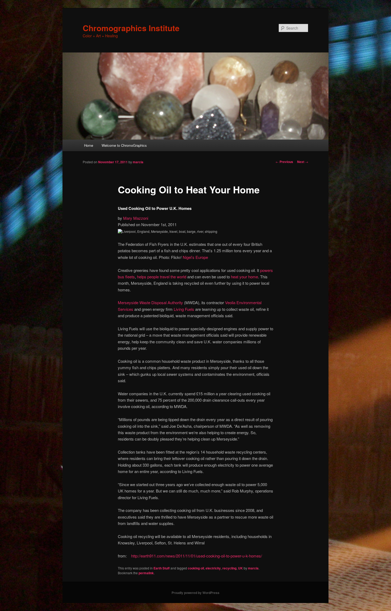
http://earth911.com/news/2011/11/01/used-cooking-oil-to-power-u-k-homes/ (196, 556)
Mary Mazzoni (135, 218)
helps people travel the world (161, 276)
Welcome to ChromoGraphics (124, 145)
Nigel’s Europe (195, 257)
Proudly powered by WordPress (195, 592)
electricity (213, 568)
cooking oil (196, 568)
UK (240, 568)
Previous (284, 161)
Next (302, 161)
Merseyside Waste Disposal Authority (150, 302)
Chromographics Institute (131, 28)
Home (88, 145)
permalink (146, 573)
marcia (138, 162)
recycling (229, 568)
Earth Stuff (161, 568)
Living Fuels (184, 309)
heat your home (244, 276)
